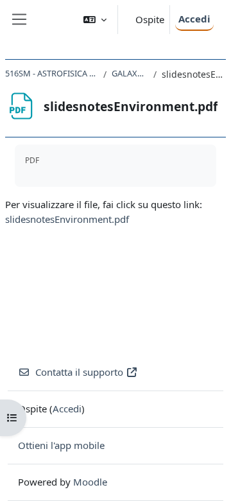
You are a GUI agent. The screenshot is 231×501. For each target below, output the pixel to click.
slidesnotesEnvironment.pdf (67, 219)
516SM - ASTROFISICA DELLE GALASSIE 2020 (51, 73)
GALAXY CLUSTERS (130, 73)
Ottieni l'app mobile (61, 445)
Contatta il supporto (79, 371)
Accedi (194, 18)
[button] (95, 19)
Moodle (90, 481)
